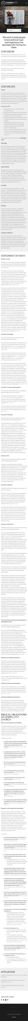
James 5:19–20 (8, 796)
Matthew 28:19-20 (20, 65)
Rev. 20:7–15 (10, 645)
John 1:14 (10, 295)
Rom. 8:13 (19, 940)
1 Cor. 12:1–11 (5, 693)
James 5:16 (10, 941)
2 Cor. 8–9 (19, 887)
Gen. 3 (19, 467)
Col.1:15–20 (8, 301)
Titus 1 (14, 673)
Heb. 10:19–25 (13, 503)
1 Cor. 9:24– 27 (8, 849)
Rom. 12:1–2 (13, 887)
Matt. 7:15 (12, 784)
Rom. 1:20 (3, 349)
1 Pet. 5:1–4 (11, 758)
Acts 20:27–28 (17, 772)
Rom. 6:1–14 (13, 707)
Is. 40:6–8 (8, 380)
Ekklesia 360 (14, 1017)
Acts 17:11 (24, 847)
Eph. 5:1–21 (15, 849)
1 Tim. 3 (10, 673)
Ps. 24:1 (17, 330)
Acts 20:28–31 (19, 784)
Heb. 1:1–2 (14, 346)
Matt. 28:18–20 (14, 284)
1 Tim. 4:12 (16, 803)
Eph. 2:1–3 (4, 479)
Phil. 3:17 (10, 803)
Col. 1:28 (11, 765)
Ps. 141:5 (14, 923)
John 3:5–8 (7, 496)
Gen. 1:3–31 (9, 402)
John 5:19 (18, 360)
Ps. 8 (24, 348)
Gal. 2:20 (17, 514)
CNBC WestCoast (19, 975)
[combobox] (14, 30)
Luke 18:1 (17, 847)
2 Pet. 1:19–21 (13, 840)
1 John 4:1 (10, 786)
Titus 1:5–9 (20, 746)
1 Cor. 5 (18, 794)
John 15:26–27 (9, 312)
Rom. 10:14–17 (22, 384)
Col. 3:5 (24, 940)
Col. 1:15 (17, 356)
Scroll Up (13, 1011)
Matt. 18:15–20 (11, 794)
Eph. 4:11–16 (16, 779)
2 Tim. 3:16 (11, 348)
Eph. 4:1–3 (23, 948)
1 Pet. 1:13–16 (23, 895)
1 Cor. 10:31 (19, 430)
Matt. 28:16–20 (19, 763)
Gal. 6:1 (23, 794)
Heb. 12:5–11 (17, 924)
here (9, 680)
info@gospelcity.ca (14, 1007)
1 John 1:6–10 (17, 941)
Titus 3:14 (22, 875)
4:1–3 (5, 897)
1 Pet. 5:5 (12, 950)
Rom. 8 (19, 820)
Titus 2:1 (16, 774)
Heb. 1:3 (15, 295)
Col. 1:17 (3, 411)
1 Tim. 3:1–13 (13, 746)
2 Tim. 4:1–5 (10, 774)
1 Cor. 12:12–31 (8, 536)
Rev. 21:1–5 (21, 654)
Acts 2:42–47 (7, 875)
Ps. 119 (20, 839)
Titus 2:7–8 (22, 803)
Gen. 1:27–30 (8, 425)
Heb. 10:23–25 (16, 875)
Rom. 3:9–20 (18, 471)
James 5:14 (17, 765)
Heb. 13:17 (7, 950)
